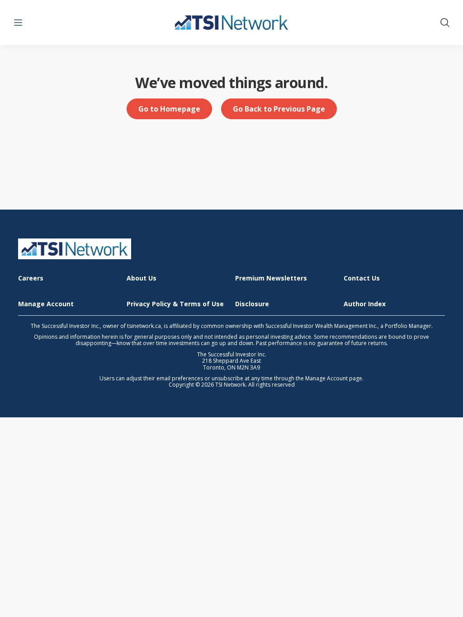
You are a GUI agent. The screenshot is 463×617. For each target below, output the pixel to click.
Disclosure (252, 304)
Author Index (365, 304)
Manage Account (46, 304)
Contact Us (362, 278)
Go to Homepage (169, 109)
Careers (30, 278)
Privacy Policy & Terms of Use (175, 304)
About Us (141, 278)
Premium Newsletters (271, 278)
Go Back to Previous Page (279, 109)
